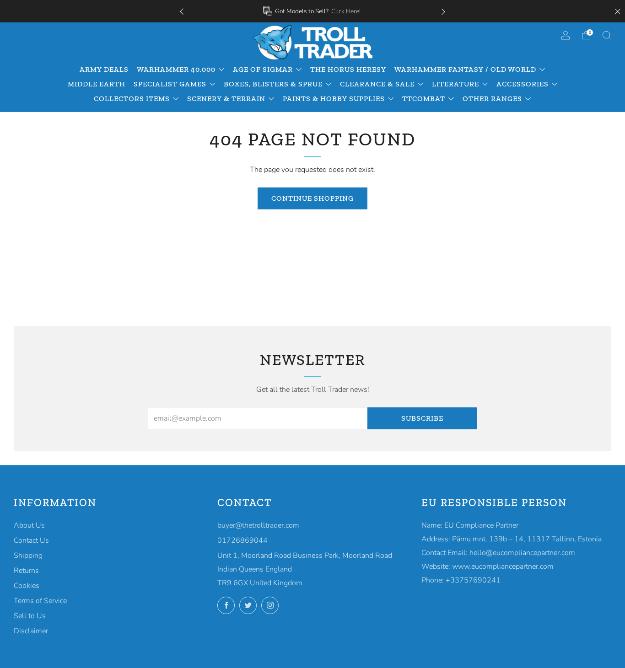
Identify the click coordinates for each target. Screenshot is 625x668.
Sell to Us (30, 616)
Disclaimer (31, 631)
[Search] (606, 35)
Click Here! (346, 11)
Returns (26, 571)
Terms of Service (40, 601)
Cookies (26, 586)
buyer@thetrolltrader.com (258, 525)
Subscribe (422, 418)
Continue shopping (312, 198)
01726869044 (242, 540)
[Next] (443, 11)
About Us (29, 525)
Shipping (28, 555)
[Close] (617, 11)
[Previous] (182, 11)
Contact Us (31, 540)
